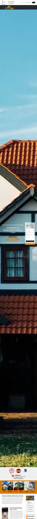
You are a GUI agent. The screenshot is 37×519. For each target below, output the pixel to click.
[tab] (18, 259)
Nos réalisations (13, 239)
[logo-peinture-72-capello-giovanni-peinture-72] (9, 7)
